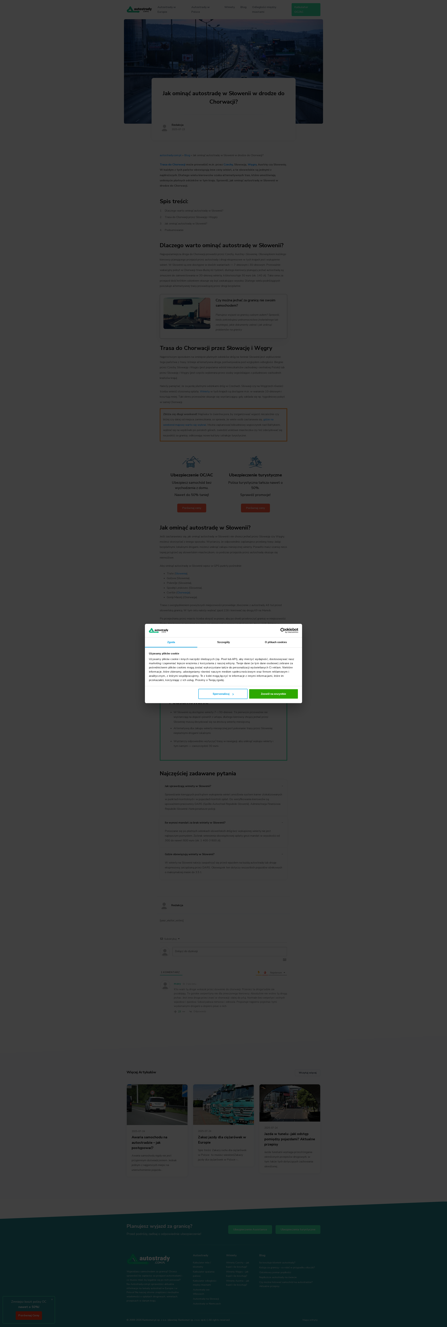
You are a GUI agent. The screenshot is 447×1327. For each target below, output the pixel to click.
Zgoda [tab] (171, 642)
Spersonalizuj (221, 693)
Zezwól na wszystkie (273, 693)
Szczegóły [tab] (223, 642)
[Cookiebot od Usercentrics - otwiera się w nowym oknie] (283, 630)
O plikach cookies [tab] (276, 642)
